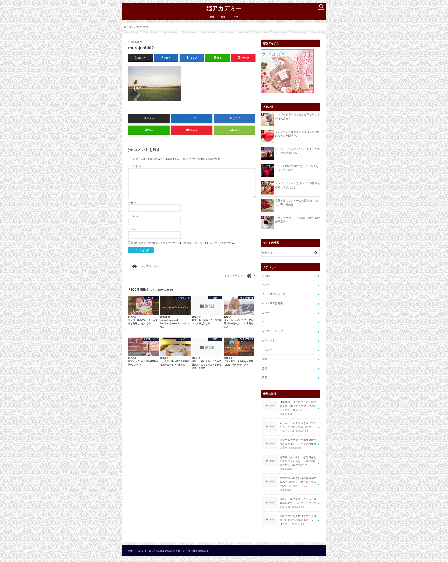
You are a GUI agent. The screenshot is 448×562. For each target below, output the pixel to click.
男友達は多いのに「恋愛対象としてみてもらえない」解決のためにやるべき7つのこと (298, 463)
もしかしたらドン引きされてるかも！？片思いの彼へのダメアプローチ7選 (298, 427)
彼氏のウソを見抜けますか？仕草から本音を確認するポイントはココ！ (298, 520)
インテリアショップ (273, 294)
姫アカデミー (224, 8)
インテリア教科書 (272, 303)
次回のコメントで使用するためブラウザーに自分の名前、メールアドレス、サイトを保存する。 (183, 242)
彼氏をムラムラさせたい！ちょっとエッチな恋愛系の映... (297, 151)
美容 (264, 377)
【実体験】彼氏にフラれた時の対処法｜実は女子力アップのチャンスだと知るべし (298, 408)
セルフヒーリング (272, 331)
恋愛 (212, 16)
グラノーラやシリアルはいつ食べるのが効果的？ (297, 219)
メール (133, 215)
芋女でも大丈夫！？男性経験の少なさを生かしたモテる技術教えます (298, 444)
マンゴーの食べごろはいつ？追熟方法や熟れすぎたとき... (297, 185)
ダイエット (268, 340)
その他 (266, 275)
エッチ (235, 16)
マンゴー (267, 349)
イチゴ (266, 285)
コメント (134, 166)
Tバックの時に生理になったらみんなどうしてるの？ (297, 168)
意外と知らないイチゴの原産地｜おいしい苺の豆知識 (297, 202)
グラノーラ (268, 322)
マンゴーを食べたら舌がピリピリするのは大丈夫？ (297, 116)
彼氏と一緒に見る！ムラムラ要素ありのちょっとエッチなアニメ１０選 (298, 503)
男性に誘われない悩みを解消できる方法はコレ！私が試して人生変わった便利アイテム (298, 484)
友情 (223, 16)
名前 (132, 202)
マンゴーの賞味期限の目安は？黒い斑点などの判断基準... (297, 133)
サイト (131, 229)
